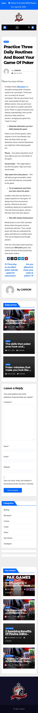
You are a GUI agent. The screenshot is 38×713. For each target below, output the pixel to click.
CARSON (17, 70)
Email (6, 457)
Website (7, 467)
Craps (6, 527)
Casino (6, 521)
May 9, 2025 (11, 616)
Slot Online (8, 538)
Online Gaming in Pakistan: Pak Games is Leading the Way (18, 585)
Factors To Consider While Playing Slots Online (17, 661)
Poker (6, 41)
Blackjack (7, 515)
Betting (6, 510)
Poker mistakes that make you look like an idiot (18, 370)
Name (6, 446)
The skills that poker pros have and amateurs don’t (18, 346)
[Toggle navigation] (17, 27)
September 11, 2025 (15, 589)
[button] (29, 27)
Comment (8, 402)
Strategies (8, 544)
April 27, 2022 (12, 665)
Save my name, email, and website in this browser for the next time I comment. (19, 482)
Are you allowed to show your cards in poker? (28, 270)
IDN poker (21, 87)
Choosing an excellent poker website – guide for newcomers (11, 270)
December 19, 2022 (14, 637)
